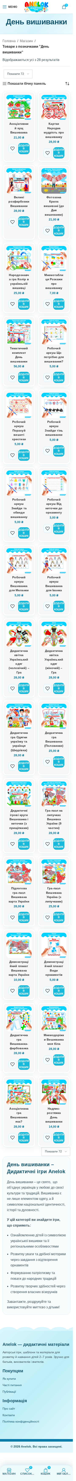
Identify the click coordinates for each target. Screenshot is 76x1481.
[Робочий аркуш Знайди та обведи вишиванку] (19, 483)
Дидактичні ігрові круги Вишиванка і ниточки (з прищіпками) (18, 819)
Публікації (9, 1391)
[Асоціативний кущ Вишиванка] (19, 107)
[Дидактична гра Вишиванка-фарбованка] (19, 1019)
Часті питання (12, 1385)
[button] (24, 148)
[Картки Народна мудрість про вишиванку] (54, 107)
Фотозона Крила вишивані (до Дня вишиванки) (54, 206)
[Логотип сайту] (36, 6)
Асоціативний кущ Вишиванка (19, 128)
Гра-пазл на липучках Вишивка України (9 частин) (54, 819)
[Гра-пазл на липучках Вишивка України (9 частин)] (54, 794)
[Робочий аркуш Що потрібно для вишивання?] (54, 332)
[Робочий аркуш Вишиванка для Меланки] (19, 561)
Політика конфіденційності (21, 1421)
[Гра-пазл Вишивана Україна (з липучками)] (54, 872)
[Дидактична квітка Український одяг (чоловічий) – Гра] (19, 634)
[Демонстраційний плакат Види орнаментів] (54, 945)
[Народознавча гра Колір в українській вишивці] (19, 258)
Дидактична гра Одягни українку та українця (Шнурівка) (19, 741)
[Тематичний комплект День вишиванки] (19, 332)
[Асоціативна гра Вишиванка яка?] (19, 1092)
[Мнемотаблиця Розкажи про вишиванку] (54, 258)
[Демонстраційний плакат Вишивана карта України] (19, 945)
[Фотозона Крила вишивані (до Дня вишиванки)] (54, 181)
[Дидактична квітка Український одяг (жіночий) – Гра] (54, 634)
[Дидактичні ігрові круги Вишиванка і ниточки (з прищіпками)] (19, 794)
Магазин (26, 41)
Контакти (9, 1415)
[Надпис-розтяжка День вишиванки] (54, 1092)
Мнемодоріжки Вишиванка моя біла (54, 1039)
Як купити (9, 1378)
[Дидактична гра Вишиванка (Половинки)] (54, 716)
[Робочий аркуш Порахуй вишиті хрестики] (19, 405)
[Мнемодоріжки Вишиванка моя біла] (54, 1019)
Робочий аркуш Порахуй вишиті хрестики (19, 430)
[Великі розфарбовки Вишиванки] (19, 181)
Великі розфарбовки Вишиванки (18, 202)
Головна (9, 41)
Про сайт (9, 1408)
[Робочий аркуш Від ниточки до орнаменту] (54, 483)
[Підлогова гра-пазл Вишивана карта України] (19, 872)
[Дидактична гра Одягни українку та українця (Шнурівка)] (19, 716)
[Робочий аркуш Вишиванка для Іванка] (54, 561)
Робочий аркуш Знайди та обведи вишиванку (19, 508)
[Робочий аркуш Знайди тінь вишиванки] (54, 405)
